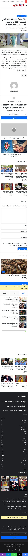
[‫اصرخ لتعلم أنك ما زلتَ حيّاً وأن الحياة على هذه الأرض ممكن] (22, 325)
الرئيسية (24, 12)
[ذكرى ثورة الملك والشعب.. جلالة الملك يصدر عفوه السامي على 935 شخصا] (5, 483)
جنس (3, 501)
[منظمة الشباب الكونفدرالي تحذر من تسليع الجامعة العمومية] (5, 488)
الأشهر (23, 293)
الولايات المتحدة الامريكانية (21, 501)
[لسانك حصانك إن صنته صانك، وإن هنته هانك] (22, 306)
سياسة (24, 455)
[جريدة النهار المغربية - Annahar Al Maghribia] (18, 5)
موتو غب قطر (23, 508)
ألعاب (24, 422)
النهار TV (24, 440)
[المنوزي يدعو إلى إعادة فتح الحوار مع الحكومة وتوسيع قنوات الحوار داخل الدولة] (7, 378)
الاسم (25, 225)
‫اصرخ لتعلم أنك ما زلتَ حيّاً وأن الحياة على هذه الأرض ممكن (10, 324)
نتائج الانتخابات (16, 508)
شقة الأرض (24, 503)
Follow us (25, 513)
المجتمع (24, 438)
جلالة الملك (8, 501)
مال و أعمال (23, 462)
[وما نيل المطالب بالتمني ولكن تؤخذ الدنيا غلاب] (22, 318)
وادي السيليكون (9, 508)
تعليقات (5, 293)
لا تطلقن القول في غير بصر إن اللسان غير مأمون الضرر (10, 311)
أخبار (20, 12)
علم (25, 458)
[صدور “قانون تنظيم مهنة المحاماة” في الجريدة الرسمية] (21, 186)
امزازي (13, 501)
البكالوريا (24, 498)
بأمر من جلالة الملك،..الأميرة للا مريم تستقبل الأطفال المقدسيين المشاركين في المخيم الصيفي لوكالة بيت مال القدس (21, 176)
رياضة (25, 453)
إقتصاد (24, 433)
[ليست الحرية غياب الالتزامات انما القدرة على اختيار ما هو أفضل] (22, 299)
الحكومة (12, 498)
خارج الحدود (23, 451)
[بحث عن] (26, 5)
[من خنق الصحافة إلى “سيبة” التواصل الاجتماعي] (23, 488)
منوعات (24, 464)
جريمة (24, 446)
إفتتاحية (24, 431)
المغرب (7, 498)
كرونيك (24, 460)
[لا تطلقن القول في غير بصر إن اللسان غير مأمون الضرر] (22, 312)
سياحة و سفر (22, 424)
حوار (25, 449)
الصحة (24, 435)
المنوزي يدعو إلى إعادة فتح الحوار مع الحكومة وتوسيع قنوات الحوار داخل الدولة (7, 385)
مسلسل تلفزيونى (10, 506)
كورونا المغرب (6, 503)
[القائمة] (2, 5)
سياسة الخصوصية (9, 546)
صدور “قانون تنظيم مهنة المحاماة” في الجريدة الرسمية (13, 1)
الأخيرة (14, 293)
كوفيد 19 (24, 506)
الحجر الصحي (18, 498)
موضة (25, 469)
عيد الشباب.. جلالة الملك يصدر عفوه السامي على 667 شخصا (8, 192)
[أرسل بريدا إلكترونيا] (19, 28)
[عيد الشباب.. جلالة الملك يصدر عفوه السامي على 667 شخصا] (7, 186)
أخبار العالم (23, 420)
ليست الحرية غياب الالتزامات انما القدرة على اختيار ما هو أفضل (11, 298)
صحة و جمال (22, 427)
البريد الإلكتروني (23, 231)
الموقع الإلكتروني (23, 237)
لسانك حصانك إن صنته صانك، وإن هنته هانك (11, 305)
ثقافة (25, 444)
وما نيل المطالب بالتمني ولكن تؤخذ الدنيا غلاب (10, 317)
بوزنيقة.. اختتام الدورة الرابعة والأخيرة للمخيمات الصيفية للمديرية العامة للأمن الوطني (7, 176)
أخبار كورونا (19, 16)
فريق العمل (20, 546)
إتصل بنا (15, 546)
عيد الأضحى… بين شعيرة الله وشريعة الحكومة (16, 276)
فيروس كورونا (17, 503)
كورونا (23, 75)
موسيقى (24, 466)
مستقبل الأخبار (18, 506)
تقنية (25, 442)
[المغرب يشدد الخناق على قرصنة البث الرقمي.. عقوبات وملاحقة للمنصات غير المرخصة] (14, 488)
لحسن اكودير (22, 28)
